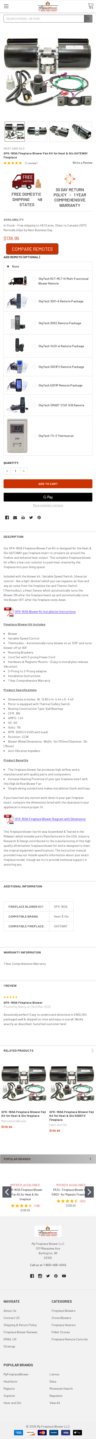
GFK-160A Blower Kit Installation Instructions (45, 611)
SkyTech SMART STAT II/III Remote (61, 405)
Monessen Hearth (61, 1388)
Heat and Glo (12, 1403)
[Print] (23, 517)
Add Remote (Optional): (22, 257)
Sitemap (9, 1346)
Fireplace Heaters (64, 1325)
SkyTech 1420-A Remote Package (61, 346)
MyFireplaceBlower (16, 1374)
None (15, 266)
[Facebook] (7, 517)
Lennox (54, 1374)
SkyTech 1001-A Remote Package (60, 301)
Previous (83, 1050)
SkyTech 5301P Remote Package (60, 385)
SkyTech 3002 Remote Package (59, 323)
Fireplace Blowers (63, 1310)
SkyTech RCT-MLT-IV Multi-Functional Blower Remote (63, 281)
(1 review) (31, 163)
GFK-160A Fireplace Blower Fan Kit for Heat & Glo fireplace (23, 1114)
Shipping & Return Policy (20, 1325)
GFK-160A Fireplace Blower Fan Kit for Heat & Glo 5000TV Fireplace (71, 1115)
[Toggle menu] (6, 6)
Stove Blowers (61, 1318)
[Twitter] (31, 517)
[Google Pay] (48, 497)
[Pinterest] (39, 517)
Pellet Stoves (61, 1332)
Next (92, 1050)
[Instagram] (40, 1276)
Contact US (12, 1318)
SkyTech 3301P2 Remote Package (61, 367)
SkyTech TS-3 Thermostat (56, 436)
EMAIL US (10, 1339)
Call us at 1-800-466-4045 (48, 1265)
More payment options (48, 505)
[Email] (15, 517)
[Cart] (90, 6)
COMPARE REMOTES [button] (32, 249)
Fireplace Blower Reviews (21, 1332)
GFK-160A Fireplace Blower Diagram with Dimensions (50, 819)
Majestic (9, 1388)
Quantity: (11, 463)
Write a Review (82, 162)
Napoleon (56, 1395)
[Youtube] (64, 1276)
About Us (10, 1310)
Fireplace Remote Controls (70, 1339)
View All (55, 1403)
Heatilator (11, 1381)
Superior (9, 1395)
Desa (53, 1381)
